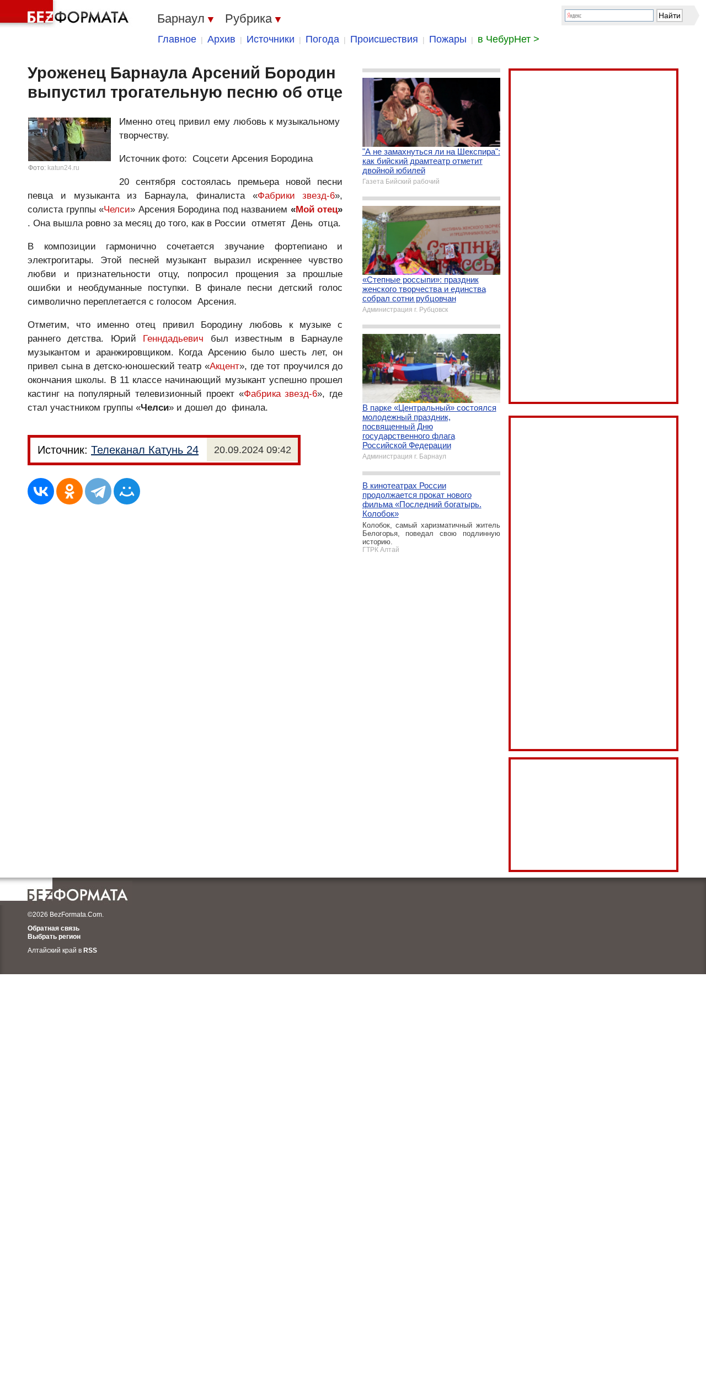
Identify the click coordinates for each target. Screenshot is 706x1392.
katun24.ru (63, 168)
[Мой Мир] (127, 491)
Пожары (448, 39)
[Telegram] (98, 491)
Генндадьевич (173, 338)
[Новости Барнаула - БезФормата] (66, 14)
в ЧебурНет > (508, 39)
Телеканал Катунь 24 (145, 450)
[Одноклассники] (69, 491)
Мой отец (317, 209)
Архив (221, 39)
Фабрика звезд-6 (281, 394)
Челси (117, 209)
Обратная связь (53, 928)
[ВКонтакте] (41, 491)
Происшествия (384, 39)
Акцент (224, 366)
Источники (271, 39)
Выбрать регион (54, 937)
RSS (90, 950)
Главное (177, 39)
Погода (322, 39)
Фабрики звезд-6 (296, 195)
